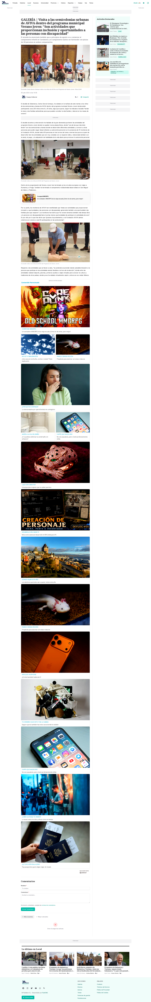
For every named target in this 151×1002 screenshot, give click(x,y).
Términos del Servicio (103, 987)
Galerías (22, 3)
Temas (79, 992)
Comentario (25, 892)
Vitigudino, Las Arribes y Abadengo (117, 72)
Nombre (24, 885)
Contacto (99, 984)
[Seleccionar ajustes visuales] (143, 3)
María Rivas (33, 973)
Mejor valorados (43, 917)
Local (120, 31)
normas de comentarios (48, 905)
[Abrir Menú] (148, 3)
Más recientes (28, 917)
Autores (80, 990)
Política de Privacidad (103, 990)
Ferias (91, 3)
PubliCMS (45, 992)
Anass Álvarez (62, 973)
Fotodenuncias (82, 998)
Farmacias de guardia (84, 995)
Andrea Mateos (90, 973)
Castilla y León (122, 57)
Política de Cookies (102, 992)
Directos (80, 987)
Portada (15, 3)
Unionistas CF (121, 44)
